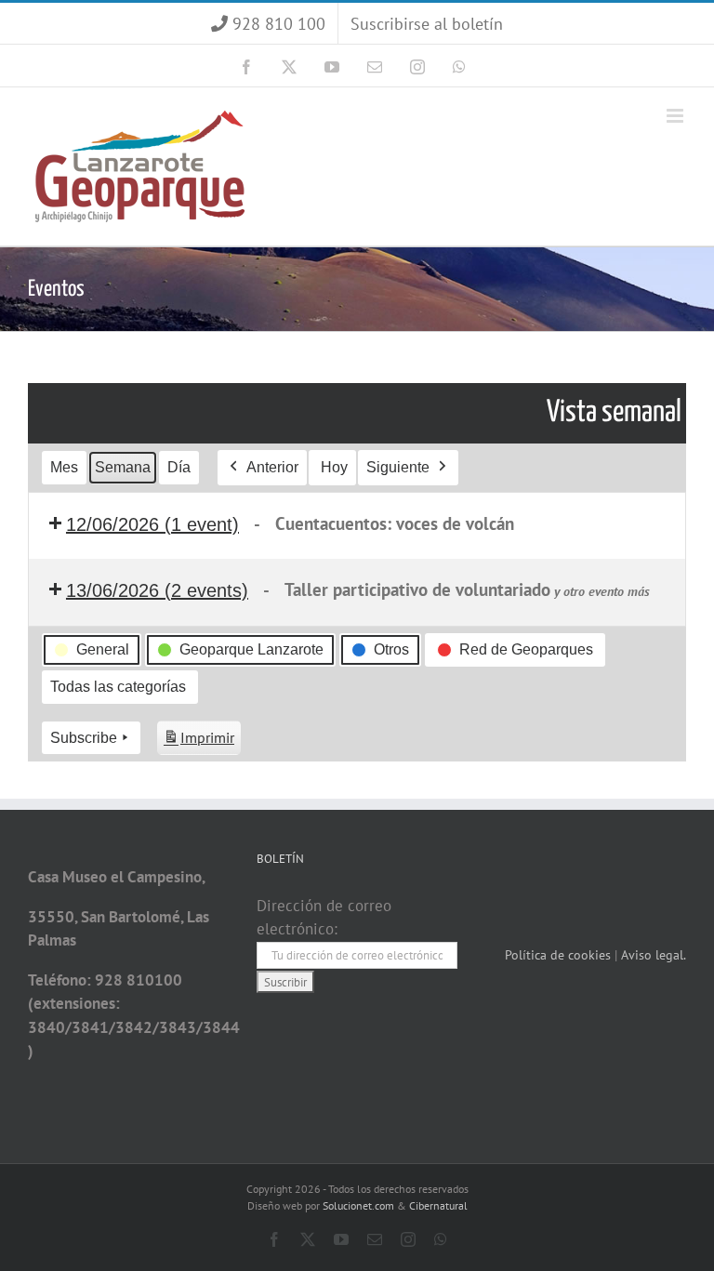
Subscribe (83, 738)
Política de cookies (560, 955)
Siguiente (398, 467)
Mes (64, 467)
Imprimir (198, 742)
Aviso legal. (653, 955)
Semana (123, 467)
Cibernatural (438, 1205)
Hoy (334, 467)
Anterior (272, 467)
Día (179, 467)
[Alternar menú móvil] (676, 116)
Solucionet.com (358, 1205)
